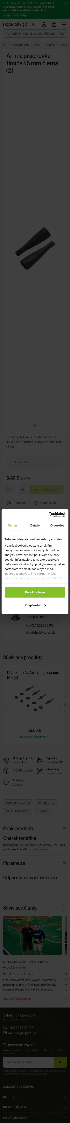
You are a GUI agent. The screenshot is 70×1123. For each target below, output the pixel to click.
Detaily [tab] (35, 525)
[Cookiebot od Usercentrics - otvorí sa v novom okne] (49, 514)
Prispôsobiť (33, 605)
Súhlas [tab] (13, 525)
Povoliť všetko (35, 592)
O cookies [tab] (57, 525)
